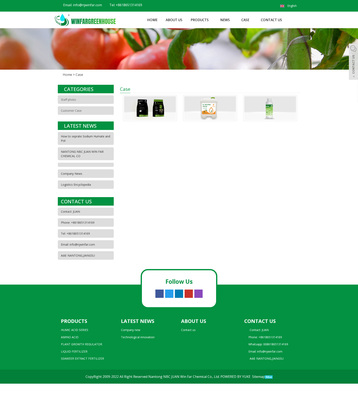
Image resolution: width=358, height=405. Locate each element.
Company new (130, 330)
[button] (210, 20)
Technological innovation (138, 337)
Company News (71, 174)
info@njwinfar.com (269, 351)
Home (152, 20)
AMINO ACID (70, 337)
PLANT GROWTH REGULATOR (81, 344)
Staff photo (68, 100)
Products (200, 20)
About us (174, 20)
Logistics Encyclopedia (76, 185)
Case (245, 20)
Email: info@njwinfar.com (82, 5)
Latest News (137, 321)
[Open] (353, 62)
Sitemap (258, 376)
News (225, 20)
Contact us (271, 20)
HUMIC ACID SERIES (74, 330)
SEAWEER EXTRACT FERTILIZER (82, 358)
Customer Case (71, 111)
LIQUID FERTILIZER (74, 351)
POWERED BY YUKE (235, 376)
